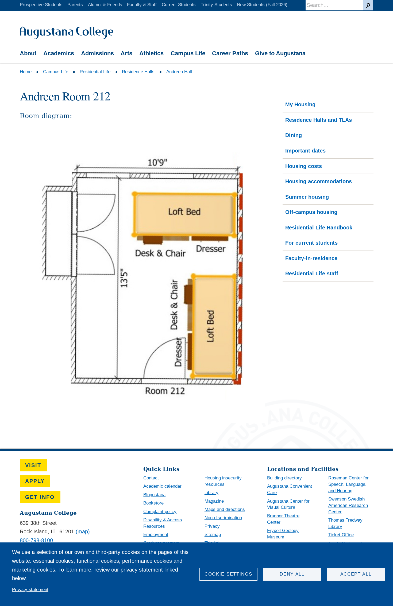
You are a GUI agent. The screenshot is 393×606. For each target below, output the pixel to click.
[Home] (66, 37)
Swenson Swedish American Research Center (348, 505)
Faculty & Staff (142, 4)
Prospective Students (41, 4)
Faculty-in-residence (311, 258)
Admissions (97, 53)
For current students (311, 243)
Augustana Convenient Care (289, 489)
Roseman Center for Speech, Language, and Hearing (348, 484)
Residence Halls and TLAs (318, 120)
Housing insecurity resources (223, 481)
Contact (151, 477)
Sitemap (213, 534)
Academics (58, 53)
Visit (33, 465)
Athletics (151, 53)
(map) (83, 531)
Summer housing (307, 197)
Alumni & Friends (105, 4)
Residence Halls (138, 71)
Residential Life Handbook (318, 227)
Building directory (284, 477)
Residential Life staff (311, 273)
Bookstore (153, 503)
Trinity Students (216, 4)
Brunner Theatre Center (283, 519)
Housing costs (303, 166)
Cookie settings (228, 574)
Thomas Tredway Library (345, 523)
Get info (40, 497)
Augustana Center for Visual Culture (288, 504)
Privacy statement (30, 589)
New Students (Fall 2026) (262, 4)
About (28, 53)
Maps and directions (225, 509)
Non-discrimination (223, 517)
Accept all (356, 574)
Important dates (305, 151)
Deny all (292, 574)
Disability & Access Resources (162, 523)
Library (211, 492)
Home (26, 71)
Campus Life (188, 53)
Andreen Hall (179, 71)
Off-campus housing (311, 212)
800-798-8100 (36, 540)
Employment (155, 534)
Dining (293, 135)
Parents (75, 4)
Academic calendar (162, 486)
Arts (126, 53)
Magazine (214, 501)
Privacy (212, 526)
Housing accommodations (318, 181)
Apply (35, 481)
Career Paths (230, 53)
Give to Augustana (280, 53)
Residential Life (95, 71)
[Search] (368, 5)
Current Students (179, 4)
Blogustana (154, 494)
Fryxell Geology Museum (283, 533)
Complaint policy (159, 511)
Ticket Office (341, 534)
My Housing (300, 104)
